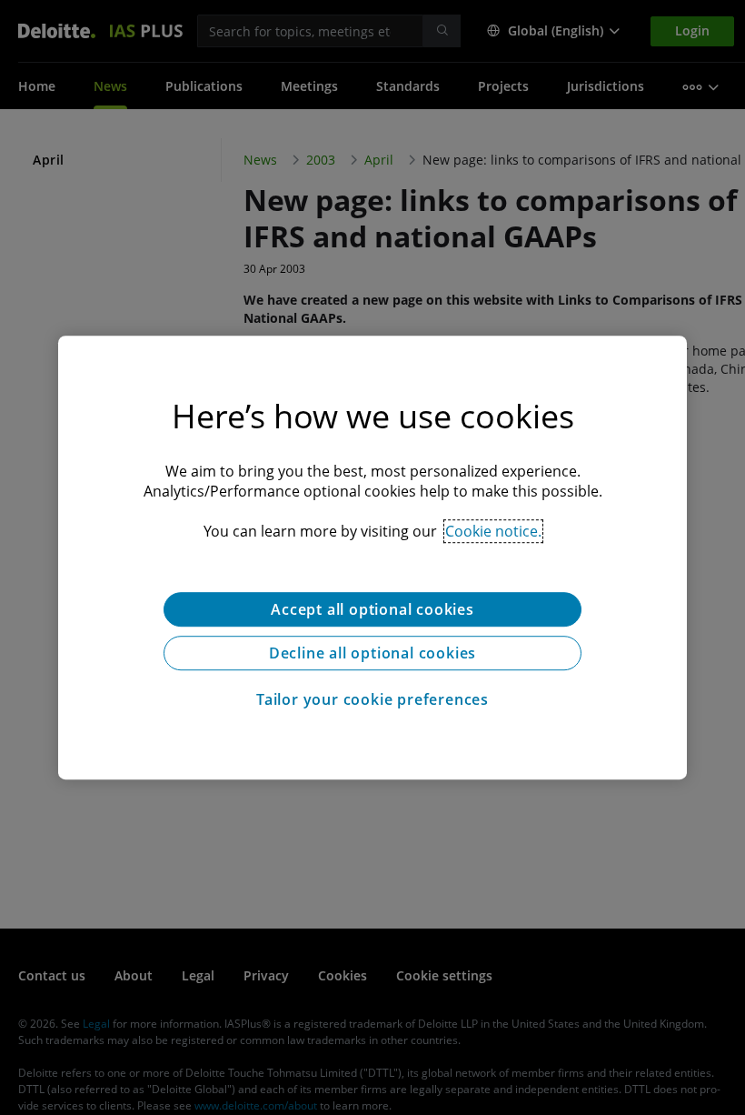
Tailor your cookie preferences (372, 699)
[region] (372, 557)
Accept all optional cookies (372, 609)
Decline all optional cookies (372, 653)
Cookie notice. (493, 531)
